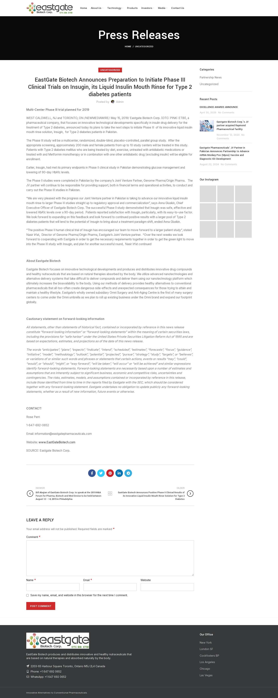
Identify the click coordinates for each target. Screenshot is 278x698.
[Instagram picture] (208, 194)
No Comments (226, 112)
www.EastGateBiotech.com (57, 442)
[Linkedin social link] (119, 473)
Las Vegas (206, 675)
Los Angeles (207, 662)
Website (146, 580)
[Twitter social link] (101, 473)
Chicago (205, 668)
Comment (33, 537)
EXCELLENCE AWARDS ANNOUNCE (219, 107)
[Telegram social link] (128, 473)
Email (87, 580)
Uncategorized (144, 46)
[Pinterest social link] (110, 473)
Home (128, 46)
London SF (206, 649)
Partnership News (211, 77)
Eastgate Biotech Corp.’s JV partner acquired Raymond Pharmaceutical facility (232, 125)
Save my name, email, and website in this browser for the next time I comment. (79, 595)
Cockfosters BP (209, 655)
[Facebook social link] (92, 473)
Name (31, 580)
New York (206, 642)
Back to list (110, 493)
